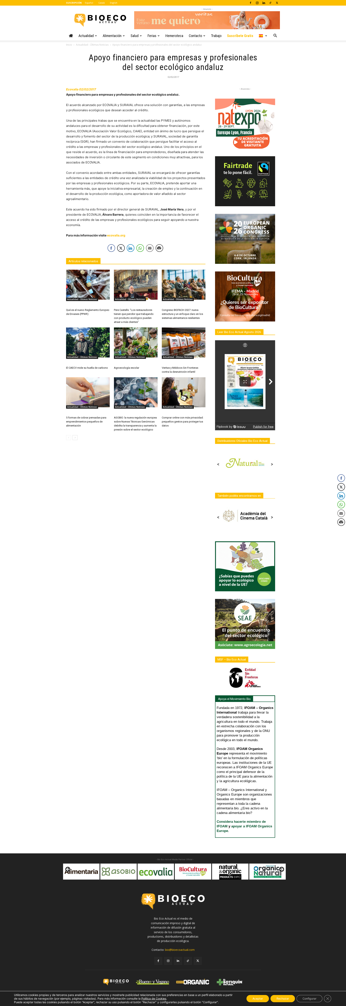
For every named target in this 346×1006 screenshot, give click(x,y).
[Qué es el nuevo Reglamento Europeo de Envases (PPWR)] (88, 285)
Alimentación (112, 36)
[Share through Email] (150, 248)
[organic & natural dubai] (230, 872)
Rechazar (283, 998)
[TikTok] (270, 3)
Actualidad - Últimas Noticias (92, 44)
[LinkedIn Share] (130, 248)
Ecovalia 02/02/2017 (81, 89)
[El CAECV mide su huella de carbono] (88, 342)
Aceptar (257, 998)
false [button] (68, 870)
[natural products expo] (193, 872)
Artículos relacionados (83, 261)
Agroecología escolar (126, 367)
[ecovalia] (119, 872)
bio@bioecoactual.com (180, 950)
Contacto (195, 36)
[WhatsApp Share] (140, 248)
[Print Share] (159, 248)
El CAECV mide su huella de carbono (87, 367)
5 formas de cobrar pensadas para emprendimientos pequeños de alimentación (86, 421)
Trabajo (216, 36)
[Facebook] (250, 3)
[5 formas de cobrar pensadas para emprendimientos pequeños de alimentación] (88, 392)
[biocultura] (156, 872)
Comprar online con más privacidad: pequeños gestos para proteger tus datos (182, 421)
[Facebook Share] (111, 248)
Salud (135, 36)
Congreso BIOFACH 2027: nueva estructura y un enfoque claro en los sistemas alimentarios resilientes (182, 313)
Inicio (69, 44)
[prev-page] (68, 437)
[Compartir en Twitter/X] (121, 248)
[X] (277, 3)
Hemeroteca (174, 36)
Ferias (152, 36)
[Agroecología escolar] (136, 342)
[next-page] (74, 437)
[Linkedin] (264, 3)
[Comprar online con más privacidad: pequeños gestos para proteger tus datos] (183, 392)
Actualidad (86, 36)
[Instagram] (257, 3)
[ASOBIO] (81, 872)
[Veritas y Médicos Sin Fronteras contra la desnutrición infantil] (183, 342)
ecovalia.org (116, 235)
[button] (275, 36)
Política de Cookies (153, 998)
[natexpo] (267, 872)
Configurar (309, 998)
